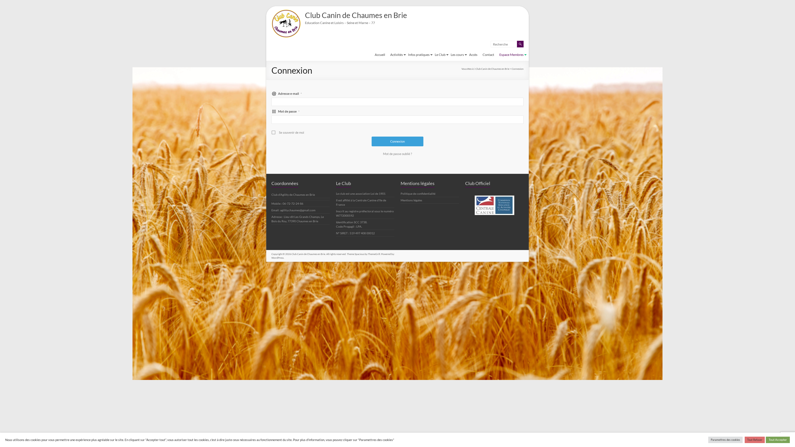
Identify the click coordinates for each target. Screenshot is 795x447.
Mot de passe (289, 111)
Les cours (457, 54)
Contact (488, 54)
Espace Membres (511, 54)
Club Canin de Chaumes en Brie (356, 15)
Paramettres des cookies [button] (725, 439)
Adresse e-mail (290, 93)
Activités (396, 54)
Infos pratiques (419, 54)
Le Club (440, 54)
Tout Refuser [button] (754, 439)
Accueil (380, 54)
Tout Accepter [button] (778, 439)
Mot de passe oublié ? (397, 154)
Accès (473, 54)
